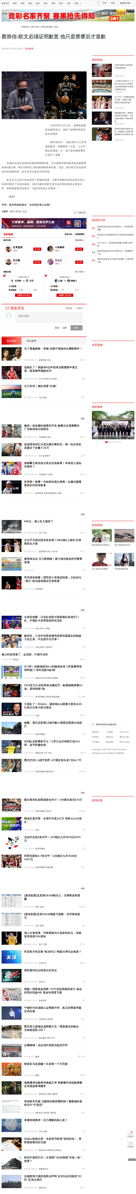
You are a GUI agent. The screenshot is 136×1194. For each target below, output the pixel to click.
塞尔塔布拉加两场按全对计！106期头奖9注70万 (53, 799)
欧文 (25, 211)
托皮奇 (54, 379)
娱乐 (38, 3)
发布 (76, 327)
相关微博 (31, 341)
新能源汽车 (43, 1169)
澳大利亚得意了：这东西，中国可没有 (25, 654)
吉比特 (42, 982)
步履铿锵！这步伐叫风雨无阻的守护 (46, 1045)
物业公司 (51, 1038)
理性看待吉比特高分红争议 (40, 970)
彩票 (42, 907)
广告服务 (109, 732)
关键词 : (6, 211)
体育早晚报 (40, 697)
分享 (112, 49)
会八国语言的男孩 (100, 569)
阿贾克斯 (49, 867)
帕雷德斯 (56, 697)
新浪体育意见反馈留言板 (106, 724)
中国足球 (48, 647)
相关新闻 (11, 341)
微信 (103, 49)
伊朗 (49, 1094)
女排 (37, 628)
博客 (53, 3)
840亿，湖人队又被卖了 (38, 521)
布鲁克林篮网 (46, 27)
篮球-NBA (35, 27)
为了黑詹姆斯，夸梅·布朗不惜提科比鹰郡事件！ (53, 348)
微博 (94, 49)
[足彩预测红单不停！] (68, 15)
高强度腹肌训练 (121, 569)
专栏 (69, 3)
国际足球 (39, 678)
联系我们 (95, 737)
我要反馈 (82, 212)
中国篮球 (42, 437)
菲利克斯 (47, 678)
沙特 (50, 753)
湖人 (45, 533)
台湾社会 (42, 963)
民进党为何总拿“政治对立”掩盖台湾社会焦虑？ (52, 951)
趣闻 (37, 1057)
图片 (61, 3)
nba (40, 379)
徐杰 (49, 437)
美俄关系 (42, 1094)
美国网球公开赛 (55, 493)
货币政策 (57, 1150)
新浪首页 (5, 3)
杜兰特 (55, 551)
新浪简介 (95, 732)
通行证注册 (124, 737)
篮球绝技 (42, 360)
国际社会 (42, 1188)
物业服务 (42, 1038)
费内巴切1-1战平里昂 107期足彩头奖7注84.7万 (53, 760)
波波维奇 (46, 456)
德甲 (37, 907)
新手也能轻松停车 (122, 545)
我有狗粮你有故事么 (101, 545)
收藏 (85, 49)
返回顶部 (130, 1155)
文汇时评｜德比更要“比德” (40, 386)
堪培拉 (16, 659)
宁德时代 (42, 1019)
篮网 (12, 211)
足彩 (37, 830)
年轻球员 (46, 379)
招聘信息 (109, 737)
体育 (22, 3)
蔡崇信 (18, 211)
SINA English (125, 742)
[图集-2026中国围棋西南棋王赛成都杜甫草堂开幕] (113, 425)
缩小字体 (67, 49)
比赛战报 (39, 589)
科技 (46, 3)
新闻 (15, 3)
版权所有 (120, 753)
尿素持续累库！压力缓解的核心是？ (46, 1120)
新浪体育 (25, 27)
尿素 (45, 1131)
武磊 (42, 647)
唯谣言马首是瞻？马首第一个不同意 (46, 1063)
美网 (46, 493)
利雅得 (55, 678)
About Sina (124, 732)
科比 (49, 360)
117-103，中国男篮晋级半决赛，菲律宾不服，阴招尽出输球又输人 (124, 100)
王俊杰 (50, 474)
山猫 (37, 715)
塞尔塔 (49, 811)
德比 (45, 397)
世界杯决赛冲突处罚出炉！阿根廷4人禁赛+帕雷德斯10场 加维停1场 (123, 131)
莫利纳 (49, 697)
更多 (76, 3)
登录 (57, 327)
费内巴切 (49, 772)
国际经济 (39, 1113)
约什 (41, 533)
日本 (42, 628)
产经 (41, 1131)
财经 (30, 3)
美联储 (53, 1113)
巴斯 (45, 944)
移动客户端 (124, 3)
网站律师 (109, 742)
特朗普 (55, 1094)
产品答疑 (95, 742)
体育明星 (39, 493)
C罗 (45, 753)
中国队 (47, 628)
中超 (41, 397)
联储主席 (42, 1150)
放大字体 (76, 49)
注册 (112, 3)
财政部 (47, 1113)
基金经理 (42, 1000)
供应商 (50, 1019)
